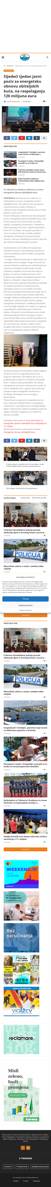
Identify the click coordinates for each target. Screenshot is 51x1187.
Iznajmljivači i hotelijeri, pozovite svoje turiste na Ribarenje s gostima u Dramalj (31, 153)
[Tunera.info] (24, 57)
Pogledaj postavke (25, 605)
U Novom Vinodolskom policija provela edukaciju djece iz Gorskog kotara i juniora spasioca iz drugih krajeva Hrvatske (24, 531)
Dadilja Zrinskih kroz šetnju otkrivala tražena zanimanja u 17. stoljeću (25, 837)
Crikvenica (10, 66)
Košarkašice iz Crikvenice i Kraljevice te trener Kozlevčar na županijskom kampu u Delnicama (25, 801)
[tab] (25, 498)
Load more (25, 615)
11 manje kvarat (16, 1167)
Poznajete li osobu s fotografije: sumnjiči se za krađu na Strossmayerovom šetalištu (31, 162)
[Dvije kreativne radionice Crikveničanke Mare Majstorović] (10, 181)
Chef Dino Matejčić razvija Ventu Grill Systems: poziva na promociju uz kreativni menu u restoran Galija (32, 171)
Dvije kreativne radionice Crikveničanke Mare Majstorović (31, 180)
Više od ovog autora (39, 498)
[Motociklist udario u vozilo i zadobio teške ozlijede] (25, 551)
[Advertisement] (25, 26)
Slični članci (25, 498)
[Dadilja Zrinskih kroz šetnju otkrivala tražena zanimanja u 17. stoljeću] (25, 821)
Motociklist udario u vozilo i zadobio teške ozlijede (24, 567)
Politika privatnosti (25, 610)
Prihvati (25, 599)
